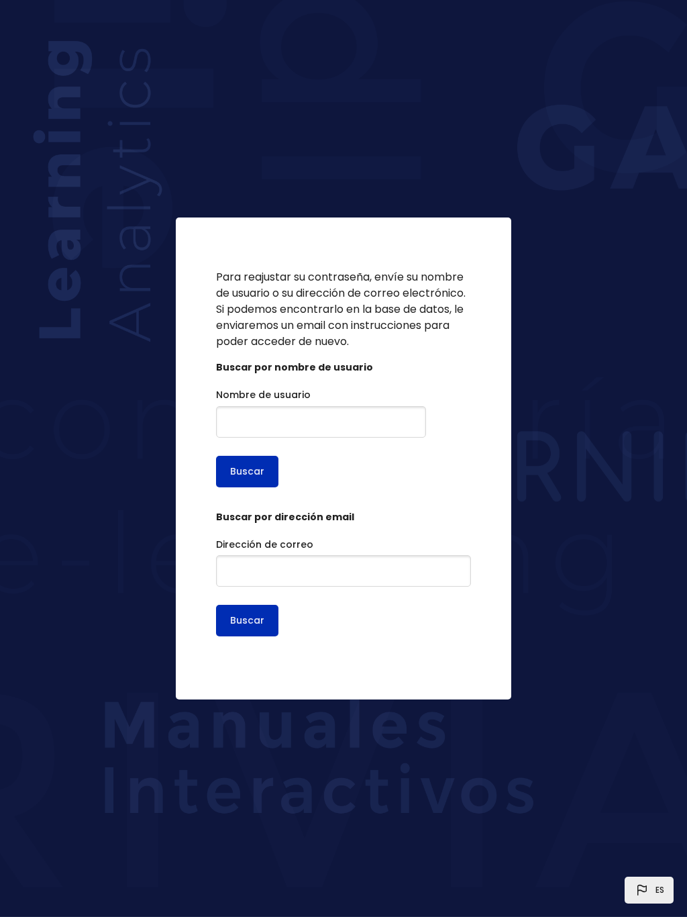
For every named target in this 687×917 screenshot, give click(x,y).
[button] (649, 890)
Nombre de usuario (263, 394)
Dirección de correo (264, 544)
